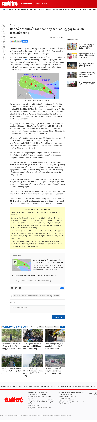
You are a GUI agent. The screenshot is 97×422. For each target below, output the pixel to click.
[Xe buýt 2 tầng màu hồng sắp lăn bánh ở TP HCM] (72, 84)
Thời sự (5, 9)
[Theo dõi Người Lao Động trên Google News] (16, 41)
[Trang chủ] (2, 9)
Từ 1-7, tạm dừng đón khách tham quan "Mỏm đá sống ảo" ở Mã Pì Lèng (33, 372)
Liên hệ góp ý (63, 403)
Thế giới (30, 386)
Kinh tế (36, 9)
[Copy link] (4, 31)
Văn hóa (71, 386)
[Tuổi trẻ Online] (13, 400)
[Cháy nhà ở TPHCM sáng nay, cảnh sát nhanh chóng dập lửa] (72, 75)
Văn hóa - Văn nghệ (64, 9)
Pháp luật (55, 9)
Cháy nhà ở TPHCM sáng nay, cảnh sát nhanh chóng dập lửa (87, 74)
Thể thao (79, 9)
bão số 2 (17, 296)
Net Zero (30, 9)
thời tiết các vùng (46, 296)
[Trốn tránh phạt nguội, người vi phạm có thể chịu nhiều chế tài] (55, 335)
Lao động (17, 9)
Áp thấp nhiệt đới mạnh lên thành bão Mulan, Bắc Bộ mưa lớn (35, 275)
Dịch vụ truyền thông (65, 402)
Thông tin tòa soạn (33, 405)
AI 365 (84, 9)
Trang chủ (3, 386)
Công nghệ (50, 386)
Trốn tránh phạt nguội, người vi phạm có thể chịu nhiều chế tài (54, 346)
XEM (62, 327)
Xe (54, 386)
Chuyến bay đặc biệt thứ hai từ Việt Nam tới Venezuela (86, 65)
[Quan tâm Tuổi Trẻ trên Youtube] (90, 393)
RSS (69, 403)
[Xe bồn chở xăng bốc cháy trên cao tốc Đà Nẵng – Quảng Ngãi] (55, 360)
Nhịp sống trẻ (65, 386)
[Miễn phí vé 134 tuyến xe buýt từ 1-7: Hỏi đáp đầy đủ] (12, 360)
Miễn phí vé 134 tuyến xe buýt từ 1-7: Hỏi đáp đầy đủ (11, 370)
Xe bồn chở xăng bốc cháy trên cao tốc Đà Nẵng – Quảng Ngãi (53, 370)
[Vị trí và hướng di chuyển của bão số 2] (37, 86)
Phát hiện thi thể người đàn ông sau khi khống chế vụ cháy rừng (32, 346)
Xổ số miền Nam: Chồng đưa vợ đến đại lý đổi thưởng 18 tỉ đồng (87, 46)
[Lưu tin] (4, 47)
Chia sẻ (24, 41)
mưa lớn (56, 296)
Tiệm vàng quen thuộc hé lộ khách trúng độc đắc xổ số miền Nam (87, 55)
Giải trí (73, 9)
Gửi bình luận (58, 317)
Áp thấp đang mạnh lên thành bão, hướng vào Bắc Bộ (32, 281)
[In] (4, 41)
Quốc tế (11, 9)
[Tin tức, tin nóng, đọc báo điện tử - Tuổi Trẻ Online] (11, 3)
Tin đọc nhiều (72, 40)
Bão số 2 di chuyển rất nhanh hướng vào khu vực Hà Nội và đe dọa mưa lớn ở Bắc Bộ (48, 261)
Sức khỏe (41, 9)
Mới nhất (9, 386)
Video (20, 386)
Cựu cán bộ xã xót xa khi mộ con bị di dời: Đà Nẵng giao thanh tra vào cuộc (11, 347)
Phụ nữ (90, 9)
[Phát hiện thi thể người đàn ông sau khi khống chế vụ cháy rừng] (33, 335)
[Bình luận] (4, 36)
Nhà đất (93, 386)
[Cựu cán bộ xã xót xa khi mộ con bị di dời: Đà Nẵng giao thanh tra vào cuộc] (12, 335)
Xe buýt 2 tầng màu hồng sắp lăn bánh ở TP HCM (87, 83)
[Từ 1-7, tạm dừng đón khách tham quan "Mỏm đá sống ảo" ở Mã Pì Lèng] (33, 360)
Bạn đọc (23, 9)
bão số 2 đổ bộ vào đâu (30, 296)
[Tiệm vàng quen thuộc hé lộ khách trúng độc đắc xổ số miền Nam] (72, 56)
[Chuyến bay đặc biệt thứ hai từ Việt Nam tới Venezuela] (72, 65)
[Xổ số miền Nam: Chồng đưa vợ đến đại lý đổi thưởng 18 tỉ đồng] (72, 46)
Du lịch (58, 386)
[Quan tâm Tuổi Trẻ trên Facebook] (95, 393)
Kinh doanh (43, 386)
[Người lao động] (26, 3)
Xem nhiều (15, 386)
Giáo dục (48, 9)
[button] (4, 51)
